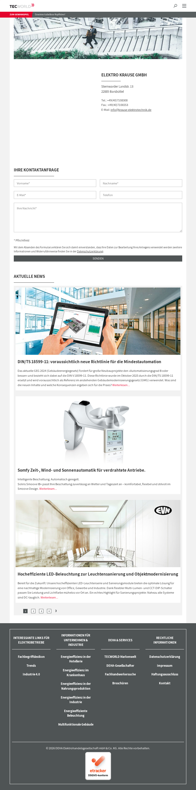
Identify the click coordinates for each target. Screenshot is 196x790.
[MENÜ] (184, 6)
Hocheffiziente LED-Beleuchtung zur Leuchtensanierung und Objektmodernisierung (98, 574)
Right (56, 611)
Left (18, 611)
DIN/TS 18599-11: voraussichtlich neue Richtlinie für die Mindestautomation (89, 361)
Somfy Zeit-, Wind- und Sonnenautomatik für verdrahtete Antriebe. (81, 470)
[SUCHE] (175, 6)
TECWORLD (26, 6)
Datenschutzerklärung (90, 251)
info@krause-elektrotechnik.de (131, 109)
